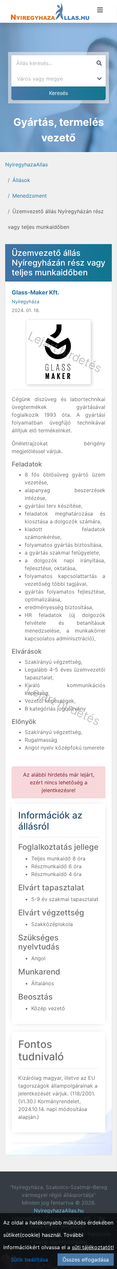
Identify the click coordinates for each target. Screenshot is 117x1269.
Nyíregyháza (25, 301)
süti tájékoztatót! (93, 1247)
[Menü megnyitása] (100, 10)
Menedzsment (29, 195)
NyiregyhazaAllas (26, 164)
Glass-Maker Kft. (35, 292)
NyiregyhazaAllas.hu (59, 1210)
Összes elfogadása (85, 1259)
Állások (21, 180)
